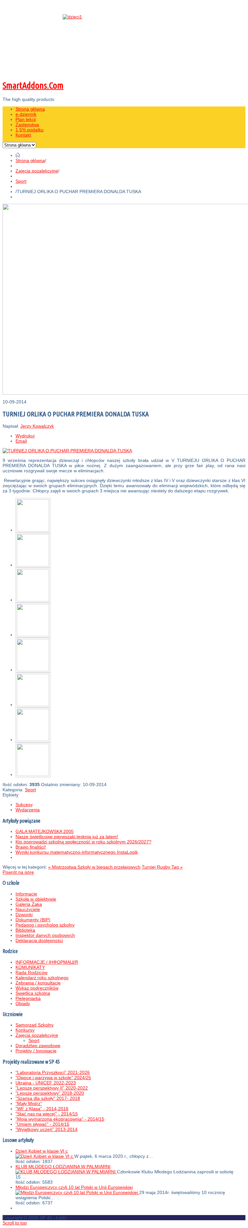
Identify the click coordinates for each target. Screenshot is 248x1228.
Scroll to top (15, 1222)
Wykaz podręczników (37, 988)
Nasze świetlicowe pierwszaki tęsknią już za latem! (67, 836)
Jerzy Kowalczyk (37, 426)
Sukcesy (24, 804)
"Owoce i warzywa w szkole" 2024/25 (53, 1077)
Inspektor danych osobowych (45, 935)
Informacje (26, 893)
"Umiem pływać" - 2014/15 (42, 1124)
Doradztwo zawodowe (38, 1045)
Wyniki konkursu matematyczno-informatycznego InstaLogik (77, 852)
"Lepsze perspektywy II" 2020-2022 (52, 1088)
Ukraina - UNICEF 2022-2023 (46, 1082)
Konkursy (25, 1030)
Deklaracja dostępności (39, 940)
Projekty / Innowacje (36, 1050)
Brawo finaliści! (31, 847)
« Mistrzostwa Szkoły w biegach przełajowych (94, 867)
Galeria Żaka (29, 904)
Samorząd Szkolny (35, 1024)
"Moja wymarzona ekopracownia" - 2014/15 (60, 1119)
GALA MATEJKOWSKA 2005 (45, 831)
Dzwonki (24, 914)
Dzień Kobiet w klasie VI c (42, 1151)
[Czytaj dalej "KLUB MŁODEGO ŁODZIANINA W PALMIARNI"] (66, 1171)
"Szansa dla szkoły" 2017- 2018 (48, 1098)
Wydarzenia (28, 809)
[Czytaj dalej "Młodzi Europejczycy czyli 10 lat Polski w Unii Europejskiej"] (77, 1192)
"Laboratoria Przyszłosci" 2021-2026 (53, 1072)
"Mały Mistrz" (29, 1103)
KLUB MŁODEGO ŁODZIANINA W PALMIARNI (63, 1166)
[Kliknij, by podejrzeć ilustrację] (67, 450)
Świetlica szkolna (33, 993)
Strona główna (30, 160)
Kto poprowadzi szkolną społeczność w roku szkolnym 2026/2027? (83, 841)
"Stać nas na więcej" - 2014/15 (47, 1113)
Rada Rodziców (31, 972)
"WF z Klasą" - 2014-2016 (42, 1108)
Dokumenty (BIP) (33, 919)
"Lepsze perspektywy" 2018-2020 (50, 1093)
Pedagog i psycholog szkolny (45, 924)
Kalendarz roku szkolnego (42, 977)
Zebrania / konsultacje (38, 982)
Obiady (23, 1003)
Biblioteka (25, 930)
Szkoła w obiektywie (36, 899)
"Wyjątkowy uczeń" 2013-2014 (47, 1129)
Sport (21, 181)
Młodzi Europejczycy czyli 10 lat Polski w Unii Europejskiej (74, 1187)
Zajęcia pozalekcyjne (37, 170)
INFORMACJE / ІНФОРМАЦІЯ (47, 962)
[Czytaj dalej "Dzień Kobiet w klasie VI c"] (45, 1156)
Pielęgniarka (28, 998)
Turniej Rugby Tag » (162, 867)
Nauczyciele (28, 909)
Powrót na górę (18, 872)
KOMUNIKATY (30, 967)
